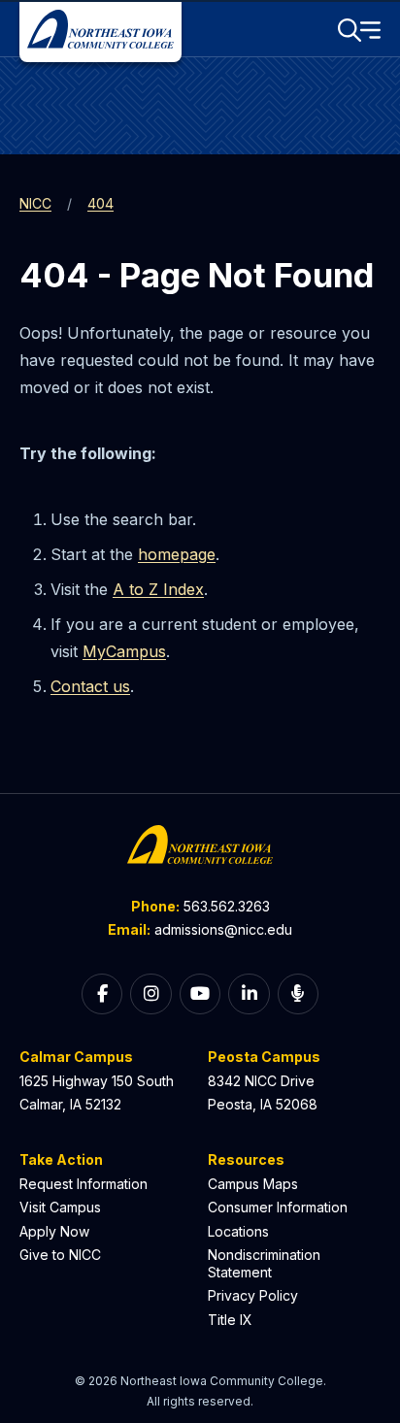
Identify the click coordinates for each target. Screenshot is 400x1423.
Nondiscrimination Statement (264, 1263)
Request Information (83, 1183)
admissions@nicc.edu (223, 929)
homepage (177, 554)
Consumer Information (278, 1207)
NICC (35, 203)
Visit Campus (60, 1207)
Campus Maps (253, 1183)
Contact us (90, 686)
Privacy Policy (253, 1295)
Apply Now (54, 1231)
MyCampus (124, 651)
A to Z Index (158, 589)
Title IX (230, 1319)
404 (100, 203)
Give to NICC (60, 1254)
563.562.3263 (226, 906)
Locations (238, 1231)
